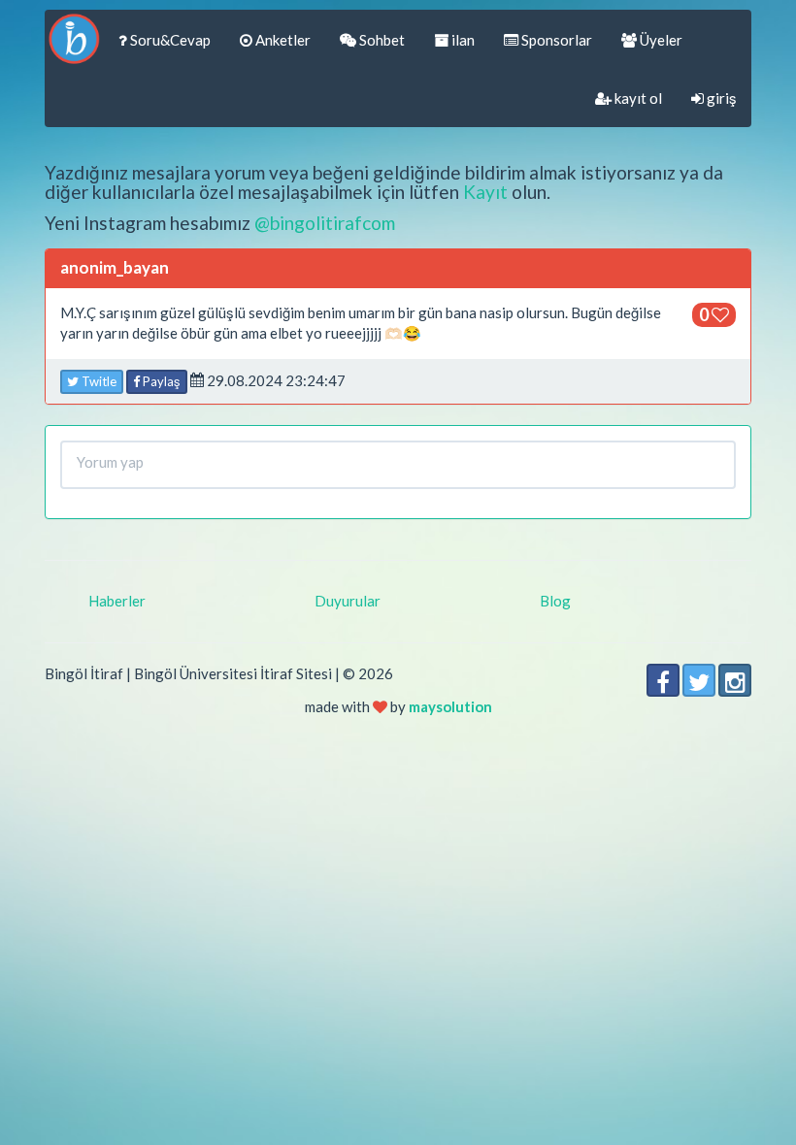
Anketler (281, 40)
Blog (555, 600)
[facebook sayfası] (663, 680)
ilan (461, 40)
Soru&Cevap (169, 40)
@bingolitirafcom (324, 223)
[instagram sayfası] (734, 680)
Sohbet (380, 40)
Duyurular (348, 600)
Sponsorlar (555, 40)
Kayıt (485, 191)
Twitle (97, 381)
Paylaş (160, 381)
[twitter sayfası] (698, 680)
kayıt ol (637, 98)
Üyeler (659, 40)
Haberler (117, 600)
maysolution (450, 706)
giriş (720, 98)
